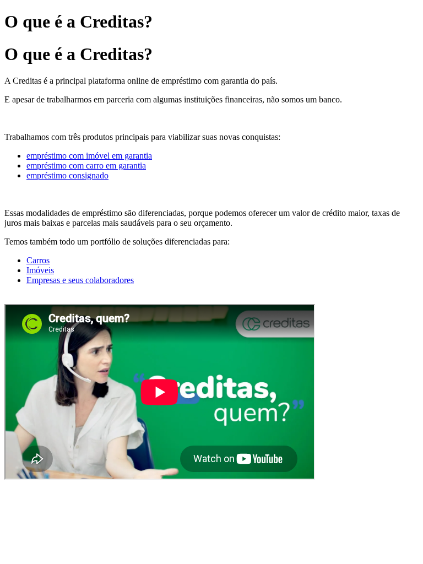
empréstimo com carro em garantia (86, 165)
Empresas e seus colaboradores (80, 280)
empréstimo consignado (67, 175)
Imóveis (40, 270)
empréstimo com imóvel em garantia (89, 155)
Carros (38, 260)
